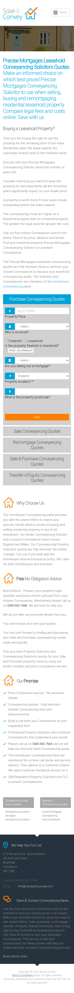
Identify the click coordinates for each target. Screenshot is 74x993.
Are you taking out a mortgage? (27, 366)
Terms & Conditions (22, 975)
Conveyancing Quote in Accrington (17, 821)
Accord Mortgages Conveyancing (52, 813)
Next (37, 417)
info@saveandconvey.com (35, 886)
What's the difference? (20, 350)
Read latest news (15, 956)
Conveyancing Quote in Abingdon (17, 813)
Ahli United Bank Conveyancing (51, 821)
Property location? (19, 382)
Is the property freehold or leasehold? (32, 348)
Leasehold (35, 341)
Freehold (15, 341)
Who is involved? (17, 332)
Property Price (15, 316)
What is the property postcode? (27, 397)
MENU (63, 12)
